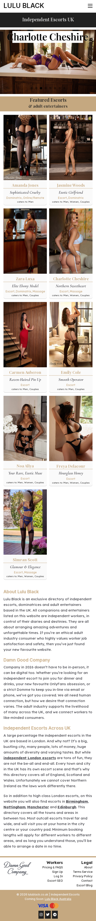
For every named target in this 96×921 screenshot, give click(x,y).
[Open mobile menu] (90, 6)
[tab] (32, 88)
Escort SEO (55, 880)
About (88, 867)
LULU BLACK (23, 6)
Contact (87, 880)
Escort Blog (85, 885)
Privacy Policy (83, 876)
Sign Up (57, 872)
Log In (58, 876)
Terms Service (83, 872)
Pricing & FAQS (52, 867)
